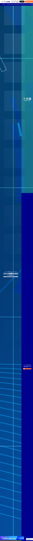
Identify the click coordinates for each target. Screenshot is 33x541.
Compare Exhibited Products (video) (25, 4)
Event (4, 4)
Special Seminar (16, 4)
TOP (2, 4)
